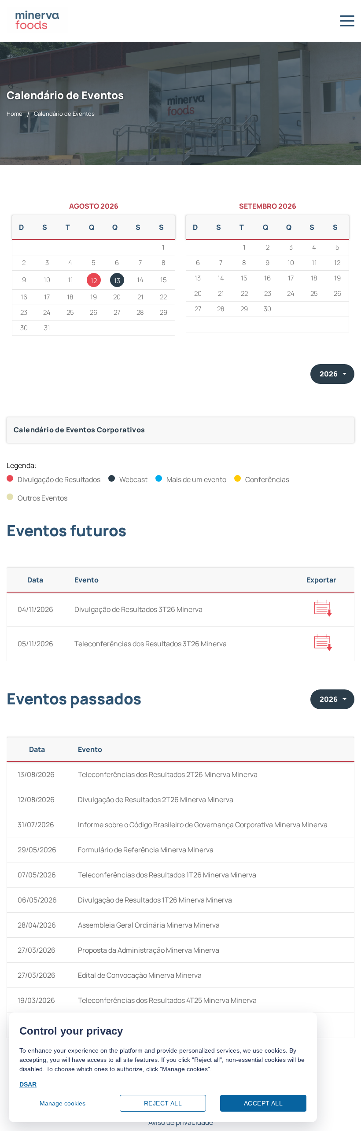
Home (14, 114)
